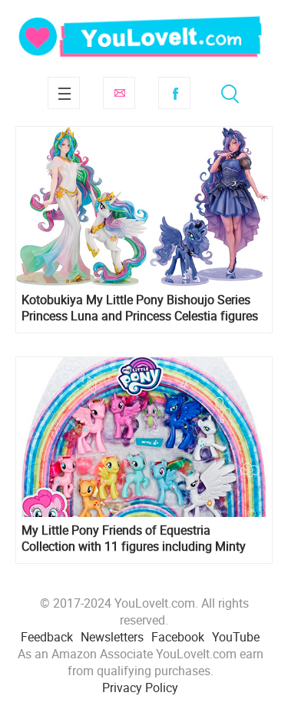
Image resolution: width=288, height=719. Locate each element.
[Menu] (64, 93)
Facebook (174, 93)
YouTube (236, 636)
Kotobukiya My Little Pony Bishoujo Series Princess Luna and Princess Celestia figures (140, 308)
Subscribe (119, 93)
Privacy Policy (140, 687)
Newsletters (112, 636)
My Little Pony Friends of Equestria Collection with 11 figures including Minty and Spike (134, 538)
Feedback (47, 636)
